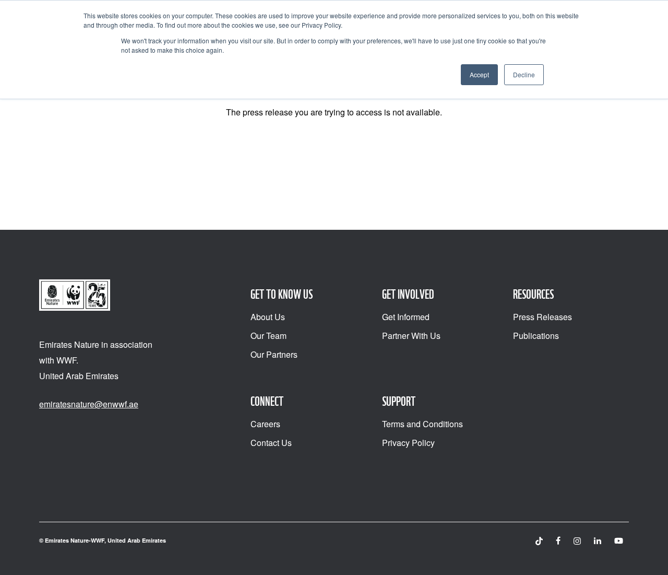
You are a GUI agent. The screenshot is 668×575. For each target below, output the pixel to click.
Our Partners (273, 354)
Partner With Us (411, 336)
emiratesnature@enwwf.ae (88, 404)
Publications (536, 336)
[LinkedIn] (597, 541)
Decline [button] (524, 74)
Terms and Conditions (422, 424)
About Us (267, 317)
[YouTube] (619, 541)
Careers (265, 424)
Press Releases (542, 317)
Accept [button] (479, 74)
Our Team (268, 336)
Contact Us (271, 443)
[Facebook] (558, 541)
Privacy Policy (408, 443)
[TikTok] (539, 541)
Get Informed (406, 317)
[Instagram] (577, 541)
